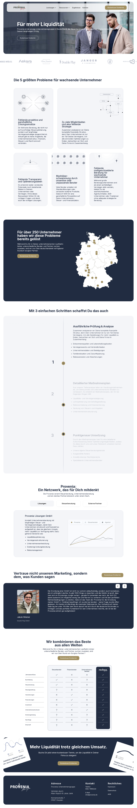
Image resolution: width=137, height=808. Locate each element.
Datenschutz (112, 790)
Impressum (111, 787)
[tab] (42, 503)
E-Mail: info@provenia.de (91, 794)
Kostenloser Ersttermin (116, 7)
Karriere (85, 8)
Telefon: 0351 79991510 (90, 788)
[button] (51, 7)
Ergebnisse (76, 8)
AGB (109, 794)
